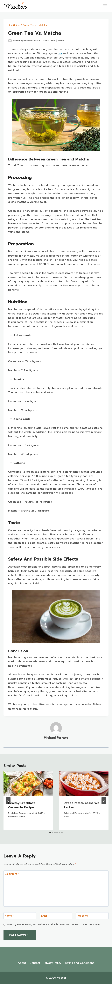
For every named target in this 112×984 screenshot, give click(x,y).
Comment (12, 874)
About (22, 963)
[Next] (104, 800)
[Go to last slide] (8, 800)
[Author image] (10, 40)
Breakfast (13, 816)
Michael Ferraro (32, 40)
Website (82, 916)
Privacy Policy (52, 963)
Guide (61, 40)
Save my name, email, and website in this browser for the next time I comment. (53, 924)
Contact (34, 963)
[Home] (9, 25)
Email (45, 916)
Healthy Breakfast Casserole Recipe (21, 805)
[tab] (50, 832)
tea (60, 53)
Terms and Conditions (79, 963)
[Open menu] (105, 6)
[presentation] (28, 783)
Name (9, 916)
